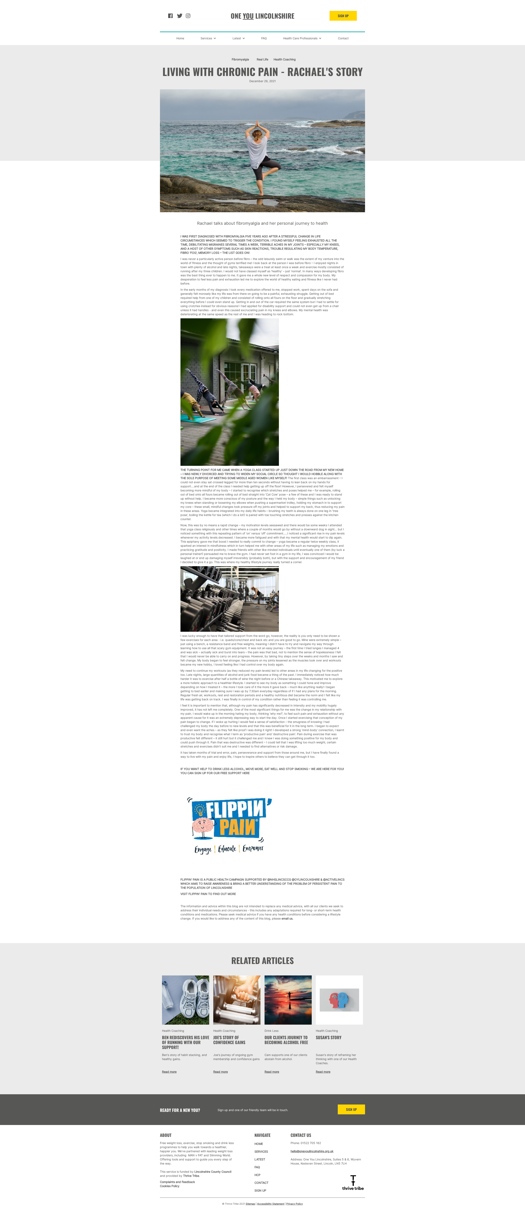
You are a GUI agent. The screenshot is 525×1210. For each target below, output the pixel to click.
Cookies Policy (169, 1186)
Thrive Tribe (191, 1175)
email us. (287, 918)
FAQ (264, 38)
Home (180, 38)
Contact (343, 38)
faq (257, 1167)
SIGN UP (343, 15)
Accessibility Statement (270, 1203)
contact (261, 1182)
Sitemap (250, 1203)
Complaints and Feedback (177, 1182)
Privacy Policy (294, 1203)
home (259, 1143)
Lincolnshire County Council (212, 1171)
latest (260, 1159)
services (261, 1151)
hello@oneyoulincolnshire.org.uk (312, 1151)
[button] (208, 38)
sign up (351, 1109)
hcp (257, 1175)
